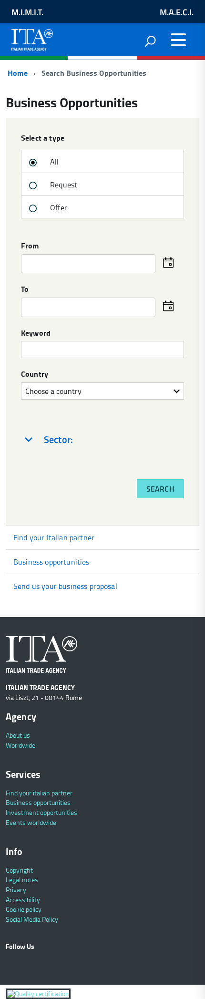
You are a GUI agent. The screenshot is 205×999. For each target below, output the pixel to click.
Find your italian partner (39, 792)
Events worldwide (31, 822)
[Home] (32, 37)
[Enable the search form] (150, 41)
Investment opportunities (41, 812)
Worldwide (20, 745)
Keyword (36, 333)
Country (34, 374)
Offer (57, 207)
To (25, 289)
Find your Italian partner (53, 537)
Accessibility (23, 899)
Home (17, 72)
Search (160, 488)
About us (18, 735)
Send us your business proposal (65, 586)
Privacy (16, 889)
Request (62, 184)
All (53, 161)
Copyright (19, 870)
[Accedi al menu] (178, 40)
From (30, 246)
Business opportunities (51, 561)
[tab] (102, 439)
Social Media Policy (32, 919)
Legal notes (22, 879)
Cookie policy (23, 909)
